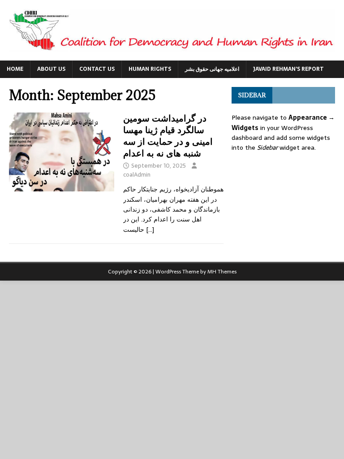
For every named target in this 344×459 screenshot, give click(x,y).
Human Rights (150, 69)
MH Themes (221, 271)
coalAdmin (136, 174)
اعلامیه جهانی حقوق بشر (212, 69)
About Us (51, 69)
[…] (150, 229)
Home (15, 69)
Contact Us (97, 69)
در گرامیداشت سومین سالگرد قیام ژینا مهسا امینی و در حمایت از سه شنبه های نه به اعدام (168, 135)
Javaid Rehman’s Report (288, 69)
